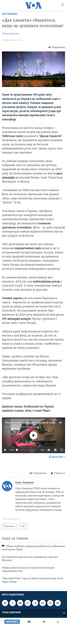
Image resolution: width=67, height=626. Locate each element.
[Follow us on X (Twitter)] (12, 603)
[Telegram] (43, 622)
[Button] (56, 47)
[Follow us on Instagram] (28, 603)
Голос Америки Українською (24, 427)
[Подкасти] (50, 603)
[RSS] (43, 603)
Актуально (9, 14)
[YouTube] (29, 622)
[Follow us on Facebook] (5, 603)
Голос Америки (11, 33)
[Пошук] (58, 622)
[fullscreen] (62, 450)
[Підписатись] (58, 603)
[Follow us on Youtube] (20, 603)
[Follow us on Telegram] (35, 603)
